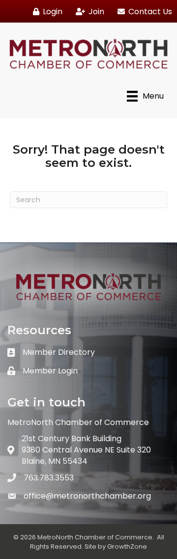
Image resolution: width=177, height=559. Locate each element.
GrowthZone (127, 546)
